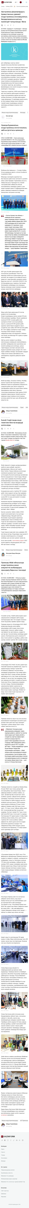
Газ (3, 550)
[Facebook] (11, 25)
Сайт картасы (5, 1190)
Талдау (3, 1155)
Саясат (3, 1152)
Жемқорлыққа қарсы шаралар (9, 1178)
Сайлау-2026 (9, 6)
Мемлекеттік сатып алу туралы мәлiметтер (13, 1181)
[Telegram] (8, 25)
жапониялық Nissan (18, 540)
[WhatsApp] (5, 25)
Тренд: (3, 6)
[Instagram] (2, 25)
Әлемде (3, 1161)
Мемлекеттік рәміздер (7, 1176)
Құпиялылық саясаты (6, 1173)
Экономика (4, 1158)
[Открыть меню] (26, 2)
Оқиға (2, 1149)
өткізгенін (4, 1115)
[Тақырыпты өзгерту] (21, 2)
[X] (13, 25)
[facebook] (11, 1140)
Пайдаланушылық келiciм (7, 1170)
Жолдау (22, 112)
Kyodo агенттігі (10, 440)
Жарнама (3, 1196)
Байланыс (3, 1193)
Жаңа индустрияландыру (10, 112)
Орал (21, 407)
